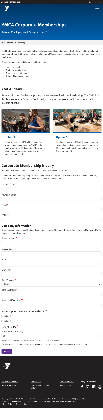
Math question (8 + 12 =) (12, 332)
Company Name (9, 238)
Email (4, 205)
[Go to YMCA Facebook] (82, 388)
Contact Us (36, 382)
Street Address (8, 249)
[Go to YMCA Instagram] (87, 388)
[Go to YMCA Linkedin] (93, 388)
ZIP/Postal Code (9, 290)
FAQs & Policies (9, 385)
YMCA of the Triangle (10, 2)
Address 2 (6, 260)
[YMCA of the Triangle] (6, 9)
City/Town (6, 270)
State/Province (8, 280)
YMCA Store (65, 385)
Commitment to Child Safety (40, 386)
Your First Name (9, 184)
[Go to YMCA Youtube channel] (99, 387)
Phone (4, 215)
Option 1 (7, 316)
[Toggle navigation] (97, 8)
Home (3, 42)
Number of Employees (11, 300)
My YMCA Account (10, 382)
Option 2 (7, 321)
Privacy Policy (7, 404)
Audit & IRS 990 (67, 382)
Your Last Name (9, 195)
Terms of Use (21, 404)
